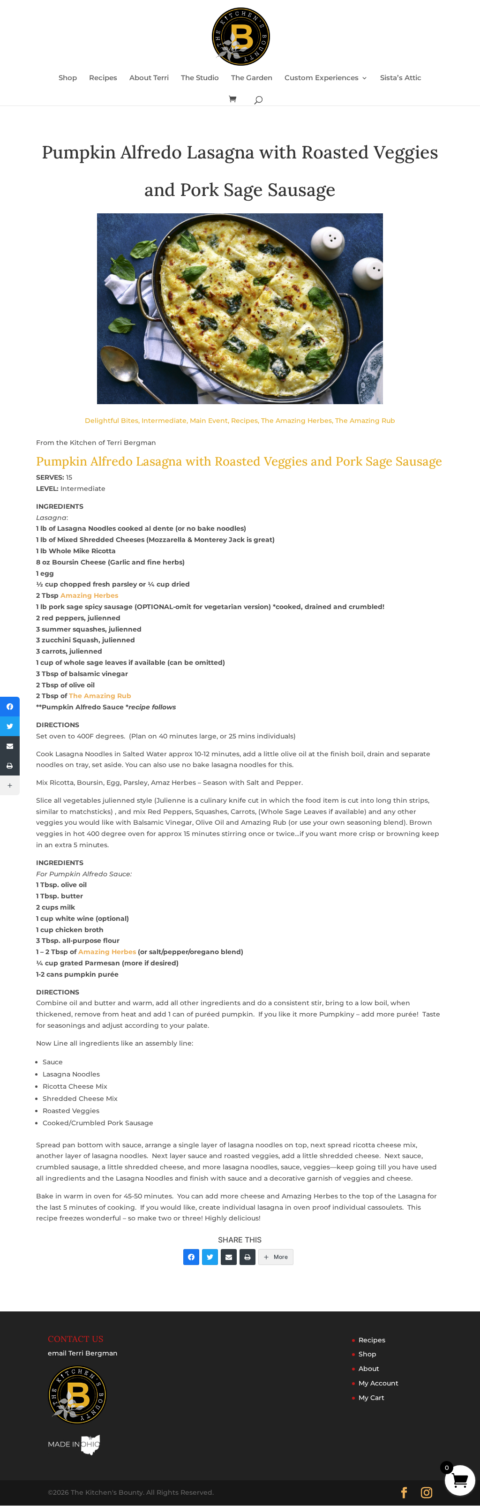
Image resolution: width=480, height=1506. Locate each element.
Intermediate (164, 420)
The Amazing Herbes (296, 420)
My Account (378, 1383)
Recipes (103, 78)
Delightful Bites (111, 420)
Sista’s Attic (400, 78)
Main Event (209, 420)
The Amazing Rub (365, 420)
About (369, 1368)
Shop (68, 78)
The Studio (200, 78)
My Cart (371, 1397)
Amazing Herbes (89, 595)
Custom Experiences (322, 78)
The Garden (251, 78)
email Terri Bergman (83, 1353)
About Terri (149, 78)
